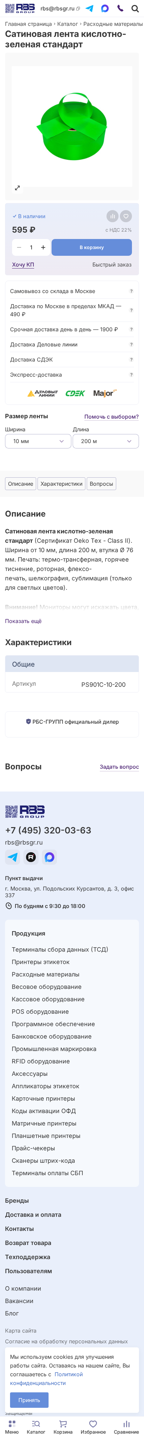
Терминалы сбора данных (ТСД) (60, 949)
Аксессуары (30, 1073)
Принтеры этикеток (41, 961)
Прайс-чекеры (33, 1148)
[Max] (104, 8)
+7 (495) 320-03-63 (48, 830)
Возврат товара (28, 1242)
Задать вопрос (119, 766)
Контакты (19, 1228)
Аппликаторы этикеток (45, 1086)
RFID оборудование (41, 1061)
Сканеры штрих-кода (43, 1160)
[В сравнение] (112, 216)
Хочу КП (23, 264)
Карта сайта (21, 1330)
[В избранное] (126, 216)
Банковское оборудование (52, 1036)
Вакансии (19, 1300)
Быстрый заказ (112, 264)
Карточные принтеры (43, 1098)
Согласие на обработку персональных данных (66, 1341)
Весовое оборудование (47, 986)
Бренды (17, 1200)
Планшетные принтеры (46, 1135)
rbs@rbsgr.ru (58, 8)
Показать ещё (23, 621)
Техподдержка (27, 1256)
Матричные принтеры (44, 1123)
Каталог (67, 23)
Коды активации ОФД (44, 1110)
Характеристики (61, 483)
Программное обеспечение (53, 1023)
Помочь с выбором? (111, 416)
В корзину (92, 247)
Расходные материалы (113, 23)
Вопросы (101, 483)
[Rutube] (31, 857)
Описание (20, 483)
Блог (12, 1313)
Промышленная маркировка (54, 1048)
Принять (29, 1400)
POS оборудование (40, 1011)
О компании (23, 1288)
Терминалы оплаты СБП (47, 1173)
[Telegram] (89, 8)
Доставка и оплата (33, 1214)
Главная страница (28, 23)
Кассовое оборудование (48, 999)
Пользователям (28, 1271)
